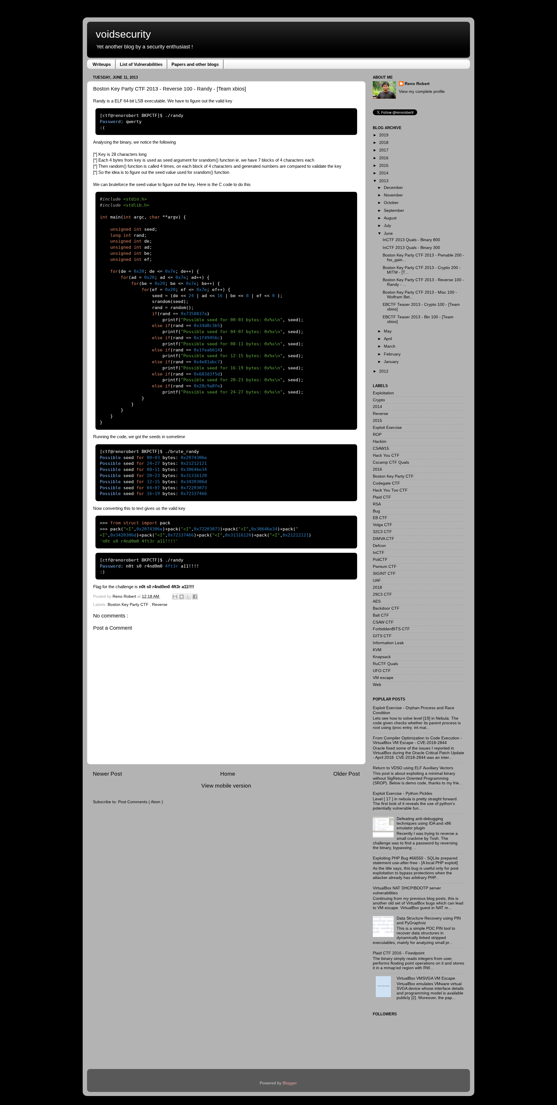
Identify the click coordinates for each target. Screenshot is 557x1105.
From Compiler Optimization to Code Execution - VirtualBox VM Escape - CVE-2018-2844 (417, 740)
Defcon (379, 546)
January (391, 362)
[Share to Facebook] (195, 597)
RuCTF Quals (385, 664)
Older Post (346, 774)
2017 (383, 150)
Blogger (289, 1083)
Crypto (379, 400)
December (393, 187)
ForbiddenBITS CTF (391, 629)
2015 (383, 165)
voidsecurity (123, 34)
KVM (377, 650)
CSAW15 (381, 448)
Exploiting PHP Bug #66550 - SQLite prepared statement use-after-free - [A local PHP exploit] (415, 860)
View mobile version (226, 786)
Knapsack (382, 657)
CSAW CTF (383, 622)
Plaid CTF (382, 497)
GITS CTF (382, 636)
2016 (383, 158)
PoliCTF (380, 559)
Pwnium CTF (385, 566)
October (391, 203)
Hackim (379, 441)
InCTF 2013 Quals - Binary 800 (411, 240)
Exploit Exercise (387, 427)
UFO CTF (382, 671)
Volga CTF (382, 525)
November (393, 195)
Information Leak (388, 643)
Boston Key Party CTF (129, 604)
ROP (377, 434)
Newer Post (107, 774)
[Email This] (175, 597)
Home (227, 774)
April (388, 339)
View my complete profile (422, 91)
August (390, 218)
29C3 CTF (382, 594)
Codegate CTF (386, 483)
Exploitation (383, 393)
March (389, 346)
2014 (383, 173)
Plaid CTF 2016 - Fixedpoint (398, 953)
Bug (376, 511)
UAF (377, 580)
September (394, 210)
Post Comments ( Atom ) (140, 802)
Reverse (159, 604)
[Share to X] (188, 597)
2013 (383, 181)
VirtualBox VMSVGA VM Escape (426, 978)
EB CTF (380, 518)
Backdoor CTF (386, 608)
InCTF (378, 552)
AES (377, 601)
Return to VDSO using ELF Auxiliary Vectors (413, 768)
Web (377, 684)
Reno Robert (125, 596)
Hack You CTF (386, 455)
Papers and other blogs (195, 64)
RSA (377, 504)
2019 (383, 135)
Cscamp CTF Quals (391, 462)
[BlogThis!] (182, 597)
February (392, 354)
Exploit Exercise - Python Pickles (402, 793)
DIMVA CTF (383, 539)
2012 (383, 371)
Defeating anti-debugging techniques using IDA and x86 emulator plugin (424, 823)
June (388, 233)
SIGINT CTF (384, 573)
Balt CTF (381, 615)
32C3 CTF (382, 532)
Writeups (102, 64)
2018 (383, 142)
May (388, 331)
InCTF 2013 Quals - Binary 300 (411, 247)
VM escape (383, 678)
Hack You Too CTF (390, 490)
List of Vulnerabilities (141, 64)
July (387, 225)
